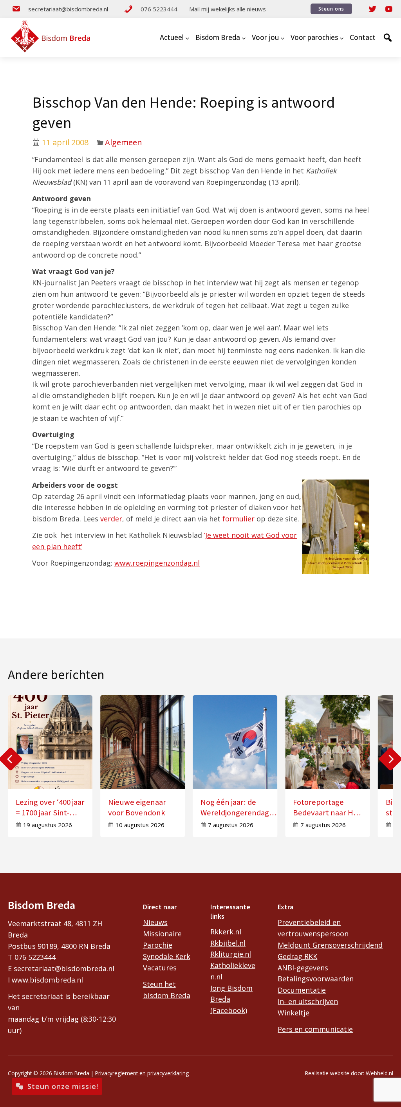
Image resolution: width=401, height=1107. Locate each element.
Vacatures (160, 967)
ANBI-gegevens (303, 967)
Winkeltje (293, 1012)
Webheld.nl (379, 1073)
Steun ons (331, 8)
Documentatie (302, 990)
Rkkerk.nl (225, 931)
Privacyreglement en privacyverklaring (142, 1073)
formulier (238, 518)
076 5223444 (159, 9)
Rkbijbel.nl (228, 943)
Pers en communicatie (315, 1029)
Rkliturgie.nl (230, 954)
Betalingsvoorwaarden (316, 978)
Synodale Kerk (166, 956)
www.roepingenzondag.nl (157, 563)
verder (111, 518)
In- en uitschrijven (308, 1001)
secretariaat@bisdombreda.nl (68, 9)
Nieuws (155, 922)
